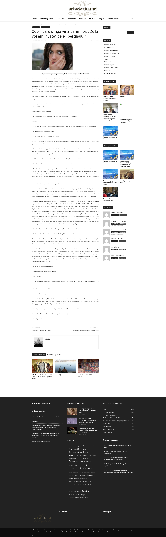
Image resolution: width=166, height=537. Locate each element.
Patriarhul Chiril (92, 485)
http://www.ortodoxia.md (117, 217)
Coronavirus (72, 458)
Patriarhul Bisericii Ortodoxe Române (78, 485)
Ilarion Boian (72, 469)
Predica (85, 491)
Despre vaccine (36, 532)
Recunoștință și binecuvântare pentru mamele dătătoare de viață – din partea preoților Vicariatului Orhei (46, 427)
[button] (132, 19)
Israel (77, 469)
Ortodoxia (72, 19)
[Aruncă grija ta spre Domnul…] (127, 174)
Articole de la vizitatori (111, 53)
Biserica (94, 446)
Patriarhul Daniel (73, 488)
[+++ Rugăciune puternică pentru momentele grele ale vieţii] (72, 411)
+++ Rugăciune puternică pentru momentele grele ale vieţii (87, 410)
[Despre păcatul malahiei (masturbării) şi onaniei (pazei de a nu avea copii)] (72, 430)
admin (38, 40)
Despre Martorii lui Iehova (51, 530)
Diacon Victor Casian (118, 221)
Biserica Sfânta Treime (79, 452)
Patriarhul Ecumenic (83, 488)
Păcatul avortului (106, 530)
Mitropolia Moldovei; (85, 472)
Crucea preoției (128, 530)
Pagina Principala (109, 45)
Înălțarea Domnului (37, 530)
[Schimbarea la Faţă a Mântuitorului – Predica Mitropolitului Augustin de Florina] (42, 366)
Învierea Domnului (75, 532)
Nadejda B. (115, 247)
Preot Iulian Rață (77, 494)
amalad (106, 451)
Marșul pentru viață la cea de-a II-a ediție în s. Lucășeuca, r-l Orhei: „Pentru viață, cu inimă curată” (45, 435)
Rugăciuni (61, 19)
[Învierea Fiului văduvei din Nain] (110, 131)
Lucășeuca (86, 468)
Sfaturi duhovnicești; (74, 497)
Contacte (107, 70)
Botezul (79, 455)
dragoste (86, 458)
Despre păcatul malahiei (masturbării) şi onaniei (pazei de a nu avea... (88, 430)
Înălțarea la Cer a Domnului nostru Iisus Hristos (109, 98)
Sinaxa (81, 497)
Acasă (35, 19)
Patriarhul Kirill (72, 491)
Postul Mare (65, 532)
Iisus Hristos (83, 465)
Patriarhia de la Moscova (75, 481)
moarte (93, 472)
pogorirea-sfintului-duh (66, 530)
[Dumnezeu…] (127, 90)
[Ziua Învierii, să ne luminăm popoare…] (110, 192)
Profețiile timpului (110, 73)
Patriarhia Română (86, 481)
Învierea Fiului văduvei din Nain (41, 441)
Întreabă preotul (113, 19)
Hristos (87, 462)
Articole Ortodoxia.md (111, 50)
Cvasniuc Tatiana (117, 238)
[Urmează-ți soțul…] (65, 366)
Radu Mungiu (108, 464)
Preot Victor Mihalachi (119, 230)
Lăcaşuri (101, 19)
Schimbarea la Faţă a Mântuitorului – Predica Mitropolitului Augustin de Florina (42, 376)
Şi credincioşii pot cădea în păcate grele (86, 330)
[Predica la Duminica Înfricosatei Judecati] (88, 366)
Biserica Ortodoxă (78, 449)
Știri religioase (109, 47)
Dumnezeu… (123, 96)
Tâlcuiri (106, 59)
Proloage (82, 19)
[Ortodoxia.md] (83, 8)
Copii (90, 455)
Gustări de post (109, 65)
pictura (79, 491)
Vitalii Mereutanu (117, 256)
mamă (70, 472)
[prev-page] (33, 382)
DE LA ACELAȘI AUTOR (54, 355)
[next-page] (36, 382)
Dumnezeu (76, 461)
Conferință (84, 455)
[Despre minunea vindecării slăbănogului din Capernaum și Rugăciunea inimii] (127, 155)
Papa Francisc (83, 478)
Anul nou (84, 446)
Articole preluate (51, 24)
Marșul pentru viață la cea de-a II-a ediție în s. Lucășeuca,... (126, 121)
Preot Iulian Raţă (117, 213)
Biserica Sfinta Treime (111, 68)
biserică (72, 455)
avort (89, 446)
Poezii (91, 19)
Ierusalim (71, 465)
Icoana (93, 462)
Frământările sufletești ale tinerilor (51, 532)
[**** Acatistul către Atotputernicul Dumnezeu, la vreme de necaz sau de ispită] (72, 421)
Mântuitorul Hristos (73, 475)
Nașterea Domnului (87, 475)
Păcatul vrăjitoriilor (118, 530)
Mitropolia (75, 472)
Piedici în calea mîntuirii (80, 530)
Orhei (71, 478)
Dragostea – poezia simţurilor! (41, 330)
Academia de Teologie (74, 446)
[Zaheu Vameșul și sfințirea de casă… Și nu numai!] (110, 174)
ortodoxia (76, 478)
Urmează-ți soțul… (60, 375)
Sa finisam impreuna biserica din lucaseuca (93, 532)
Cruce (79, 458)
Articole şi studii (46, 19)
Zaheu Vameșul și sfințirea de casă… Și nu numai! (110, 182)
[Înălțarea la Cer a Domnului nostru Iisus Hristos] (110, 90)
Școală (86, 497)
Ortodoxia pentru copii (94, 530)
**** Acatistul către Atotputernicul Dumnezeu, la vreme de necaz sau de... (88, 420)
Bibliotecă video (109, 62)
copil (94, 455)
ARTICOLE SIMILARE (39, 355)
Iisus (75, 465)
